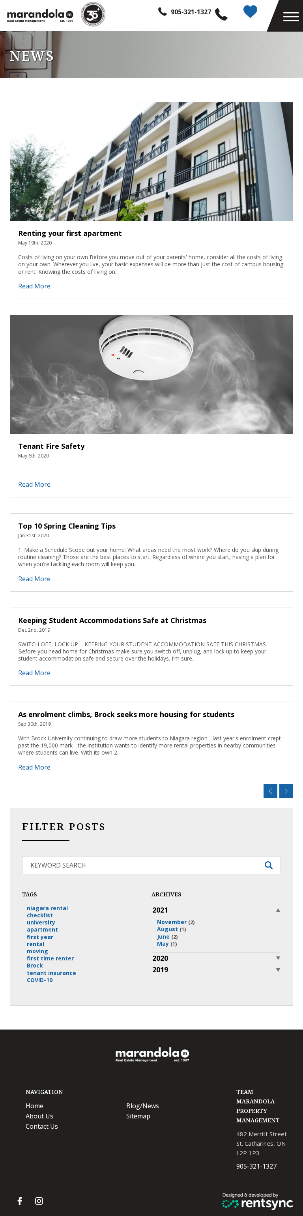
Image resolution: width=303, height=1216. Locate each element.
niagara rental (47, 908)
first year (40, 937)
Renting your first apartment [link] (70, 233)
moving (37, 951)
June (167, 936)
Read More (34, 286)
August (171, 929)
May (167, 943)
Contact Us (42, 1126)
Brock (35, 965)
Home (34, 1105)
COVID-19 (39, 980)
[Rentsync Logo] (257, 1201)
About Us (39, 1116)
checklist (40, 915)
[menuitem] (73, 1106)
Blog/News (142, 1105)
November (176, 922)
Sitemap (138, 1116)
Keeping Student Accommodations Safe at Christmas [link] (112, 620)
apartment (42, 929)
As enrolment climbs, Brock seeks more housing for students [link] (126, 714)
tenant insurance (51, 973)
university (41, 922)
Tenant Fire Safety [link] (51, 446)
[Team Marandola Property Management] (39, 15)
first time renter (50, 958)
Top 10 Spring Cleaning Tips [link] (67, 526)
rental (35, 944)
